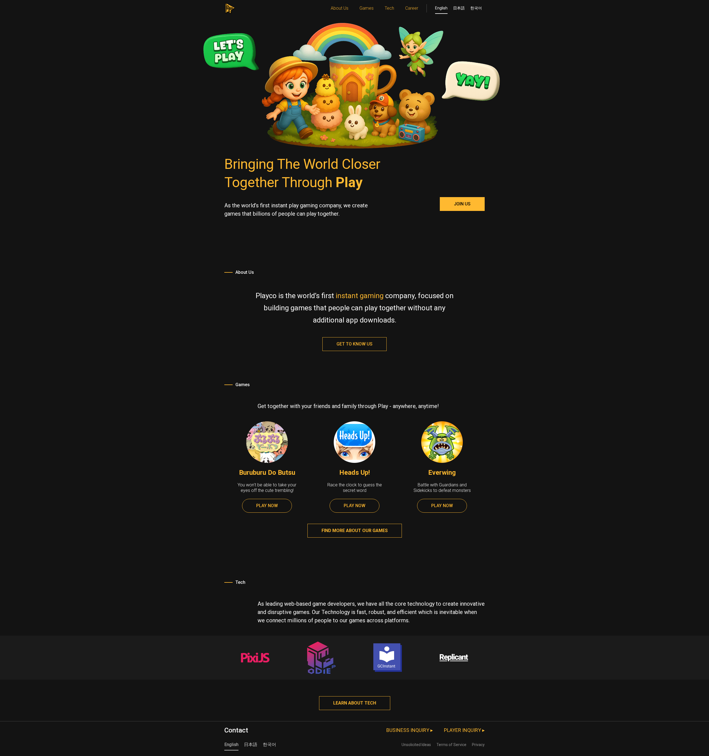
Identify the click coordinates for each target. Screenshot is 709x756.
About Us (339, 8)
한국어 (476, 8)
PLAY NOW (267, 505)
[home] (229, 7)
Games (366, 8)
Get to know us (354, 344)
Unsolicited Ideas (416, 744)
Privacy (478, 744)
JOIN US (462, 204)
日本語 (459, 8)
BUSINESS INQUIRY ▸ (409, 730)
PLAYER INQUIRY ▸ (464, 730)
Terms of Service (451, 744)
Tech (389, 8)
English (441, 8)
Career (411, 8)
